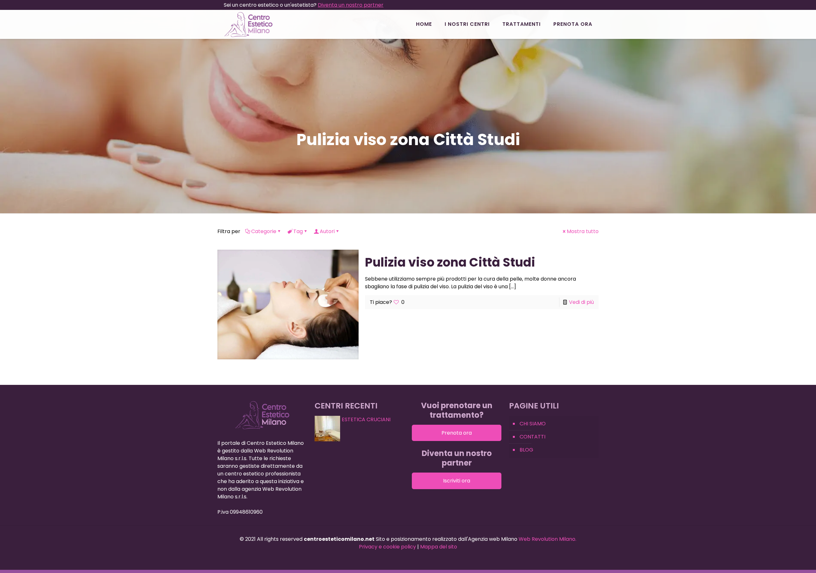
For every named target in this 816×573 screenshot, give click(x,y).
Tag (298, 231)
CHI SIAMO (533, 423)
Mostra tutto (583, 231)
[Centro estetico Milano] (248, 24)
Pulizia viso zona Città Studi (450, 262)
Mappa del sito (438, 546)
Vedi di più (581, 302)
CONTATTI (532, 436)
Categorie (263, 231)
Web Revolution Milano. (547, 539)
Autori (327, 231)
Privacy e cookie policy (387, 546)
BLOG (526, 449)
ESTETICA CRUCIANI (366, 419)
